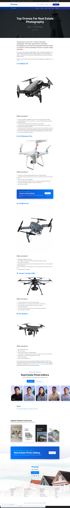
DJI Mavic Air (23, 64)
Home (38, 4)
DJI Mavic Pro (24, 203)
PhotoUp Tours (42, 490)
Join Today (52, 452)
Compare (12, 494)
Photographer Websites (43, 496)
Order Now (26, 496)
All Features (42, 491)
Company (50, 1)
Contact (56, 497)
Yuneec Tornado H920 (27, 273)
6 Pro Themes (26, 491)
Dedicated (12, 490)
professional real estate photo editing (37, 364)
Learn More (47, 195)
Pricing (47, 4)
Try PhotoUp (48, 193)
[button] (10, 393)
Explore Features (26, 494)
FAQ (55, 495)
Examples (12, 495)
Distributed (12, 491)
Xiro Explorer (23, 314)
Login (57, 1)
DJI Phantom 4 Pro (25, 136)
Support (54, 1)
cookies (20, 506)
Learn (50, 4)
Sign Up (56, 491)
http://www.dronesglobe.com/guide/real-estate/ (27, 408)
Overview (25, 490)
